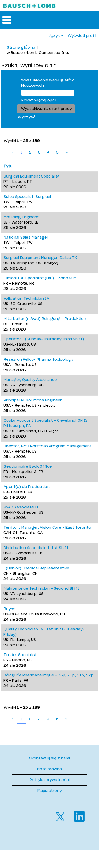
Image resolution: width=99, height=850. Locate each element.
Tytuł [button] (8, 166)
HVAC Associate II (21, 507)
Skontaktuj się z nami (49, 758)
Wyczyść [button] (26, 117)
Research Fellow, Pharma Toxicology (38, 359)
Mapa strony (49, 791)
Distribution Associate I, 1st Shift (36, 548)
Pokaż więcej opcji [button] (38, 100)
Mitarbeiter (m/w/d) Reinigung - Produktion (45, 319)
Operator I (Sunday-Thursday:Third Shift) (44, 339)
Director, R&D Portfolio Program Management (48, 446)
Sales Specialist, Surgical (27, 197)
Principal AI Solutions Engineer (33, 400)
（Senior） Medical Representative (36, 568)
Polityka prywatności (50, 780)
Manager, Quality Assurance (30, 380)
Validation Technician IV (26, 298)
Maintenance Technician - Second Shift (41, 589)
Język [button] (55, 36)
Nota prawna (49, 769)
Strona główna (21, 47)
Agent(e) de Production (27, 487)
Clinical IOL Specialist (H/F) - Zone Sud (40, 278)
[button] (49, 20)
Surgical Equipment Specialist (32, 176)
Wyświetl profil (82, 36)
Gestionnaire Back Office (28, 466)
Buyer (9, 609)
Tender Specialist (20, 655)
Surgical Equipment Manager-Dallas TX (40, 258)
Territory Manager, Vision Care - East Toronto (47, 527)
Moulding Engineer (21, 217)
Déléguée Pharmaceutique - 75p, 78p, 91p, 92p (48, 675)
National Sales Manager (26, 237)
